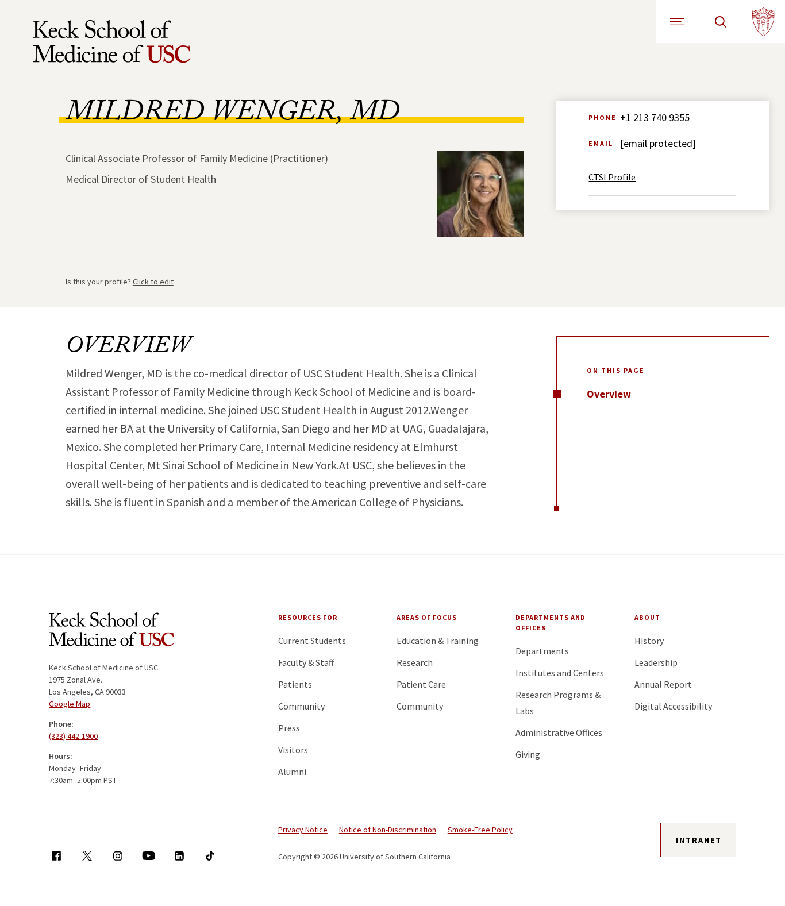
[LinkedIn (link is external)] (179, 856)
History (649, 640)
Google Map (69, 704)
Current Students (312, 640)
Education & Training (438, 640)
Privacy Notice (303, 829)
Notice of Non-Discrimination (387, 829)
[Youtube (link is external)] (148, 856)
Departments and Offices (550, 622)
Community (301, 706)
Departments (542, 651)
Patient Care (421, 684)
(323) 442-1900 (73, 736)
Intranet (699, 840)
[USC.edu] (763, 21)
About (647, 617)
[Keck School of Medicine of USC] (111, 631)
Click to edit (153, 281)
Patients (295, 684)
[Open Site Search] (720, 21)
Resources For (307, 617)
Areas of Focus (427, 617)
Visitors (293, 749)
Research (415, 662)
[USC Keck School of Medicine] (112, 41)
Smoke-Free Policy (480, 829)
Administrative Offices (558, 732)
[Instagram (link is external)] (117, 856)
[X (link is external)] (87, 856)
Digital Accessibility (673, 706)
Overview (609, 393)
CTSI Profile (612, 177)
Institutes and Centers (559, 672)
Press (289, 728)
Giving (527, 754)
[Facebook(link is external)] (56, 856)
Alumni (292, 771)
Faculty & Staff (306, 662)
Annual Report (663, 684)
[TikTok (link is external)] (210, 856)
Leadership (656, 662)
